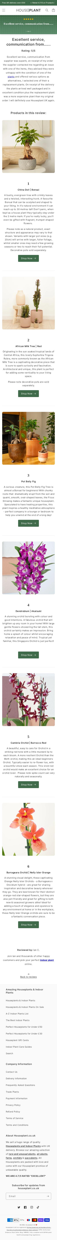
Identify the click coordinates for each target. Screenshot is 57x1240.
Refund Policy (13, 1111)
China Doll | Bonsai (28, 189)
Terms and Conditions (17, 1125)
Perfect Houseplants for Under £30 (24, 1033)
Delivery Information (16, 1078)
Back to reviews (28, 977)
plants (11, 76)
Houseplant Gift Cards (17, 1040)
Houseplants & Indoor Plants (20, 1000)
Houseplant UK (30, 1225)
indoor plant (47, 960)
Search (9, 1053)
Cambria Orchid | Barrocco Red (28, 742)
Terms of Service (14, 1118)
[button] (3, 10)
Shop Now (26, 258)
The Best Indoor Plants (17, 1020)
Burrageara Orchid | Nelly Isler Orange (29, 872)
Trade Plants (12, 1092)
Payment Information (16, 1098)
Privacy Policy (13, 1105)
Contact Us (11, 1072)
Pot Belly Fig (28, 481)
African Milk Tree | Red (28, 346)
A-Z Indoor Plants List (17, 1013)
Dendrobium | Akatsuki (29, 611)
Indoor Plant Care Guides (19, 1047)
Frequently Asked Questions (20, 1085)
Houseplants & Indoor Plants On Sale (25, 1007)
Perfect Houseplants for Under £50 (24, 1027)
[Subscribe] (48, 1196)
